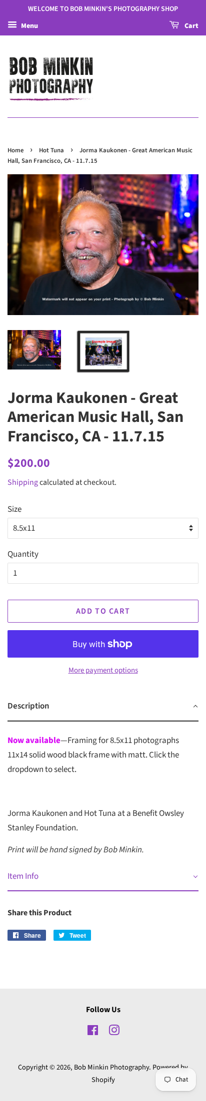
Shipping (23, 482)
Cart (190, 26)
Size (15, 509)
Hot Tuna (51, 150)
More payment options (103, 670)
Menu (29, 26)
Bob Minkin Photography (111, 1067)
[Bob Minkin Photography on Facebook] (92, 1032)
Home (16, 150)
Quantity (23, 554)
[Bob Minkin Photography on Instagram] (114, 1032)
